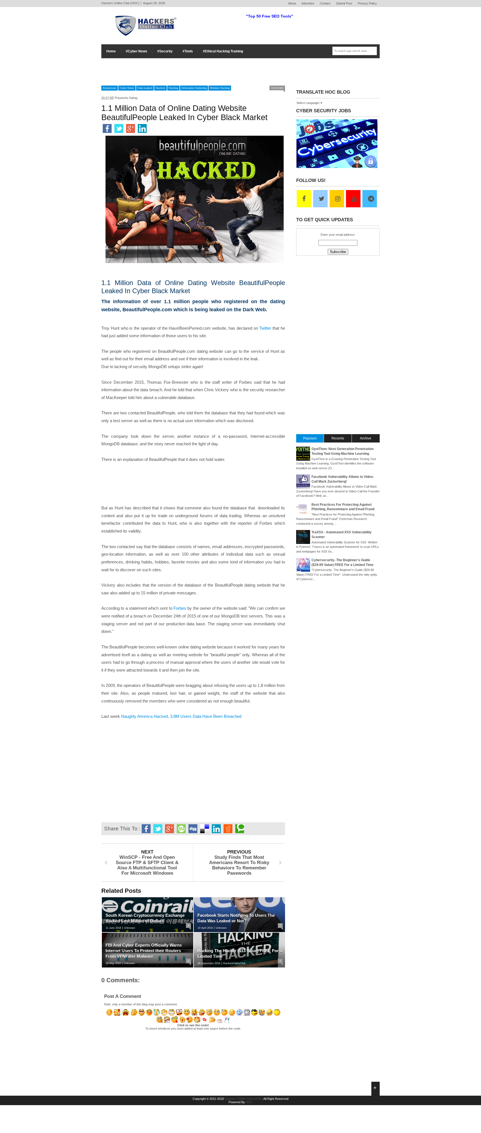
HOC (249, 1102)
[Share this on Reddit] (228, 828)
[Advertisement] (240, 70)
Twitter (265, 328)
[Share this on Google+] (130, 128)
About (292, 3)
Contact (325, 3)
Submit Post (344, 3)
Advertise (307, 3)
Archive (365, 438)
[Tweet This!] (118, 128)
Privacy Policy (367, 3)
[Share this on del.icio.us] (204, 828)
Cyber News (127, 88)
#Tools (188, 51)
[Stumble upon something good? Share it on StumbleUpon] (181, 828)
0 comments (277, 88)
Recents (338, 438)
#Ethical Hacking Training (223, 51)
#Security (165, 51)
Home (111, 51)
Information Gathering (194, 88)
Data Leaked (145, 88)
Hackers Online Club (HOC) (244, 1098)
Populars (310, 438)
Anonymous (109, 88)
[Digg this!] (192, 828)
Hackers (160, 88)
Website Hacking (220, 88)
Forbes (179, 608)
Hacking (173, 88)
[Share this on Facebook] (107, 128)
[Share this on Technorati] (239, 828)
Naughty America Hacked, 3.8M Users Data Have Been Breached (181, 716)
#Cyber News (136, 51)
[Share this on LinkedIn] (142, 128)
